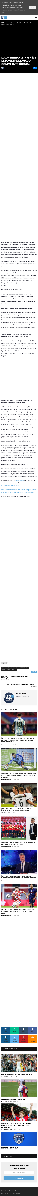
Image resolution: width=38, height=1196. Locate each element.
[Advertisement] (19, 160)
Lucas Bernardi (24, 668)
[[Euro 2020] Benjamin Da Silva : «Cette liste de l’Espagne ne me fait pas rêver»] (19, 828)
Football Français (10, 22)
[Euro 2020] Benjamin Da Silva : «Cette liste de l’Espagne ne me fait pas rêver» (18, 843)
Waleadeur (6, 1150)
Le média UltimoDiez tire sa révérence (16, 1074)
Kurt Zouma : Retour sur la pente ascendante (22, 685)
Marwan (4, 812)
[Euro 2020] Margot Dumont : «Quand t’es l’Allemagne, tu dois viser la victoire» (16, 810)
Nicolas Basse (19, 480)
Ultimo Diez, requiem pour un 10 (14, 1099)
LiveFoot (3, 1193)
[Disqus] (19, 943)
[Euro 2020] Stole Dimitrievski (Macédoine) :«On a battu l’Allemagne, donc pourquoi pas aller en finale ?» (18, 775)
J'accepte (32, 7)
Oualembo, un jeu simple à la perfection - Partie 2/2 (14, 678)
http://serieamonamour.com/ (10, 485)
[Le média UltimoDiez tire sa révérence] (19, 1063)
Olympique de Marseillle (9, 669)
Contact (18, 1193)
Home (2, 22)
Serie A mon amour (11, 483)
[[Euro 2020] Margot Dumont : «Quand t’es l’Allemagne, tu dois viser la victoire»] (19, 795)
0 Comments (27, 68)
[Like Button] (3, 663)
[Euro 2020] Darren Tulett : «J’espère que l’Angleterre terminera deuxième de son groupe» (18, 877)
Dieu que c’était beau (9, 1148)
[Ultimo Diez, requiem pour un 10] (19, 1088)
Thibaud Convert (7, 744)
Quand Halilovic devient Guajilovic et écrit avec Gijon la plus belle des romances (17, 1126)
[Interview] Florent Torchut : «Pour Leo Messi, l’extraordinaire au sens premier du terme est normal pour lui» (18, 740)
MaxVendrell (6, 1076)
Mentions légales (11, 1193)
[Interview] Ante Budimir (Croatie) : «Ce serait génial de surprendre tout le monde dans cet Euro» (18, 911)
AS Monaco (6, 668)
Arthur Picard (6, 880)
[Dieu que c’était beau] (19, 1139)
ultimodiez (7, 68)
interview (14, 668)
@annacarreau (6, 779)
